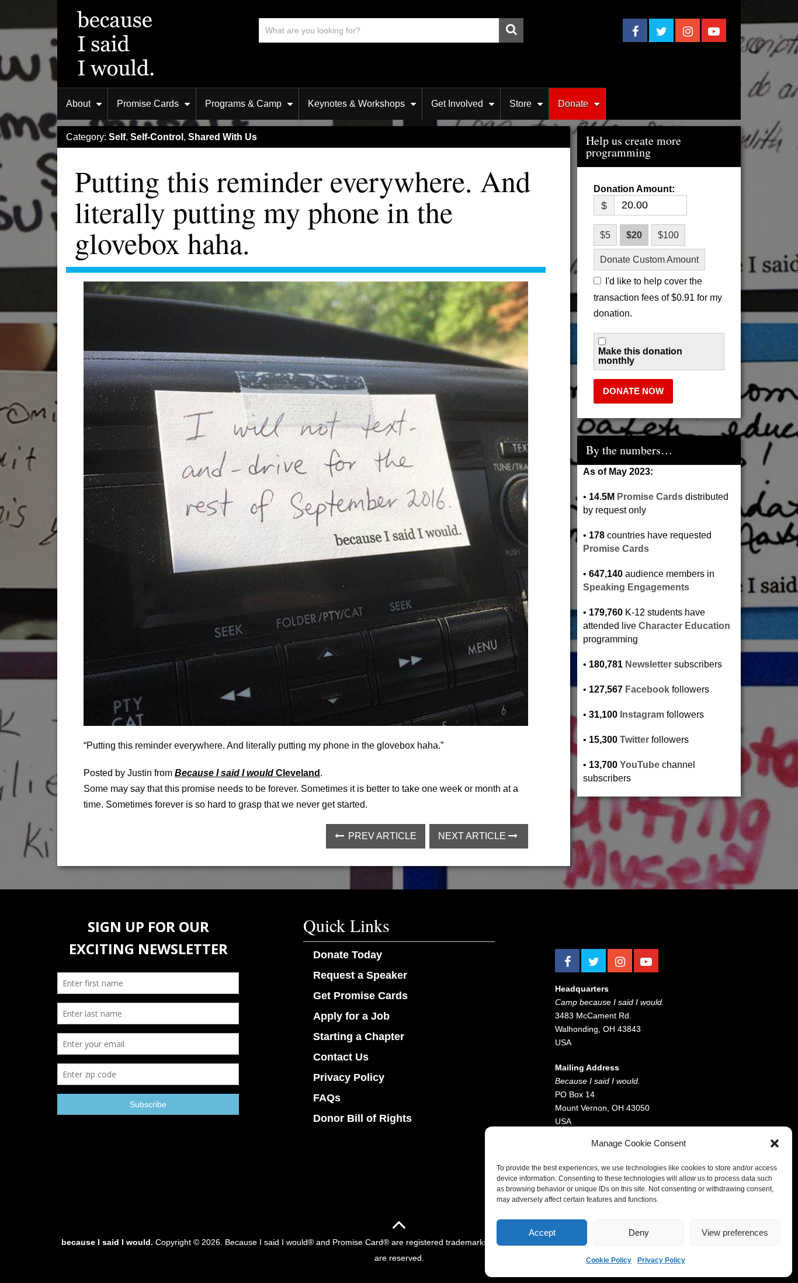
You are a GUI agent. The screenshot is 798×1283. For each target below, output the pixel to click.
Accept (542, 1232)
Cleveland (296, 773)
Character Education (684, 626)
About (78, 104)
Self (117, 137)
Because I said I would (224, 773)
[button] (774, 1143)
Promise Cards (148, 104)
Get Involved (457, 104)
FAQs (327, 1098)
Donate (573, 104)
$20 (634, 235)
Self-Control (156, 137)
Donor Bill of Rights (362, 1118)
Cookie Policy (609, 1260)
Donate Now (633, 391)
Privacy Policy (661, 1260)
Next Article (473, 836)
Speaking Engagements (636, 587)
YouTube (640, 765)
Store (520, 104)
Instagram (642, 714)
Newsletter (648, 664)
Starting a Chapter (358, 1036)
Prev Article (381, 836)
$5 (605, 235)
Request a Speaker (360, 975)
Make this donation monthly (640, 356)
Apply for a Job (351, 1016)
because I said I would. (107, 1242)
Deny (639, 1232)
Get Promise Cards (360, 996)
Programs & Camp (243, 104)
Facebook (647, 689)
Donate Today (347, 955)
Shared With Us (222, 137)
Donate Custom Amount (649, 260)
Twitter (634, 740)
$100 (668, 235)
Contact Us (341, 1057)
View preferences (735, 1232)
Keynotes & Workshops (356, 104)
